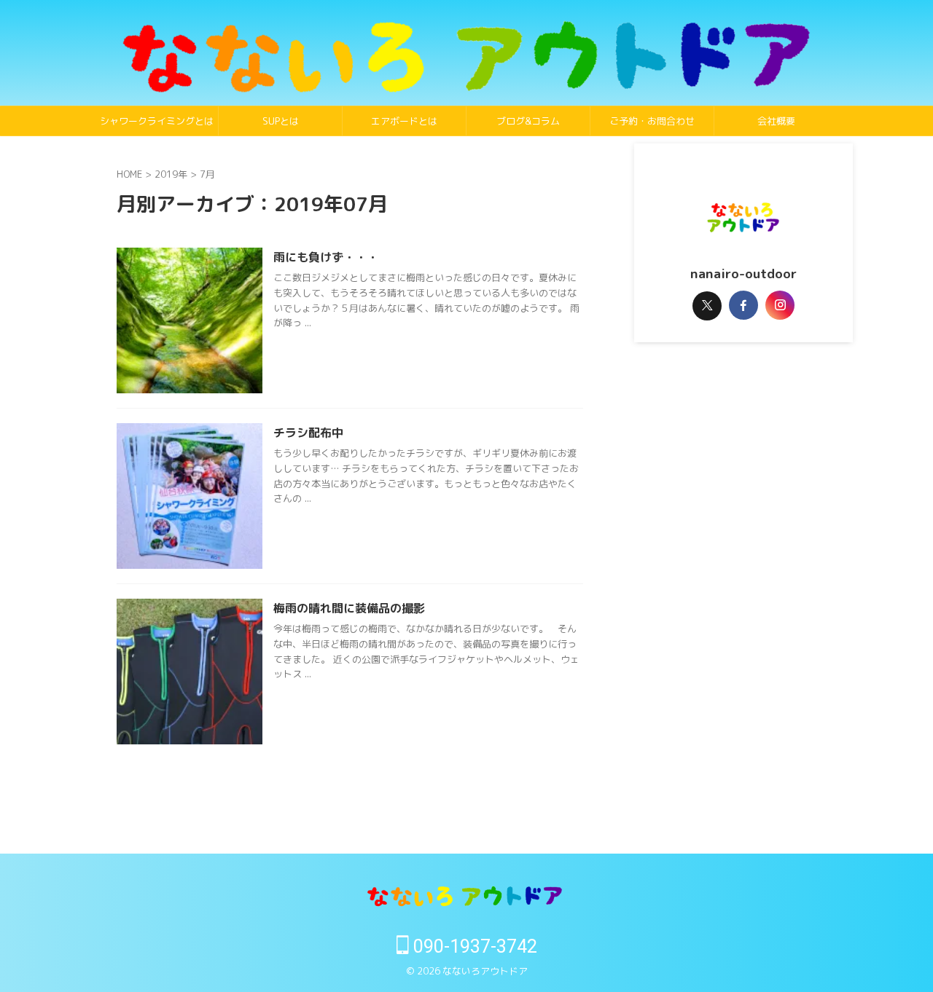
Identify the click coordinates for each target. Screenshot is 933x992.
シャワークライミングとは (157, 120)
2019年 (171, 174)
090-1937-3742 (473, 946)
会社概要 (776, 120)
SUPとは (280, 120)
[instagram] (780, 305)
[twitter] (707, 305)
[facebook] (743, 305)
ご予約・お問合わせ (652, 120)
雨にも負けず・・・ (325, 257)
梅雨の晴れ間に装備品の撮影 (349, 608)
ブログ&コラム (528, 120)
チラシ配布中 (308, 433)
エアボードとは (404, 120)
